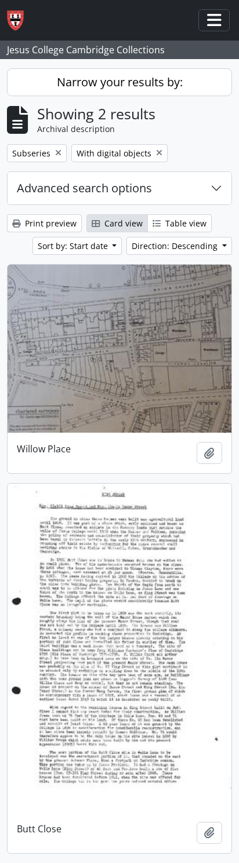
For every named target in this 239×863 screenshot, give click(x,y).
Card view (122, 223)
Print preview (50, 223)
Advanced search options (84, 188)
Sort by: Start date (74, 245)
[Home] (20, 20)
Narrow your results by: (120, 82)
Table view (185, 223)
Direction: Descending (176, 245)
